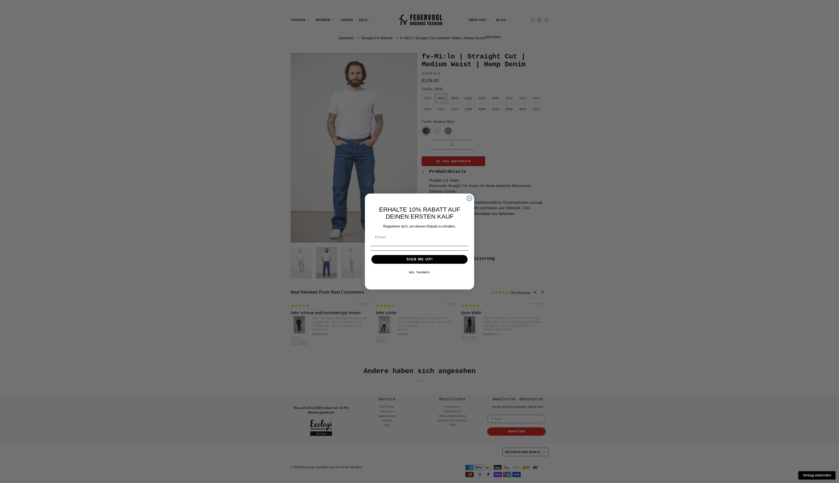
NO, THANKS (419, 272)
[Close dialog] (469, 198)
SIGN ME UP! (419, 259)
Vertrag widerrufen (817, 475)
